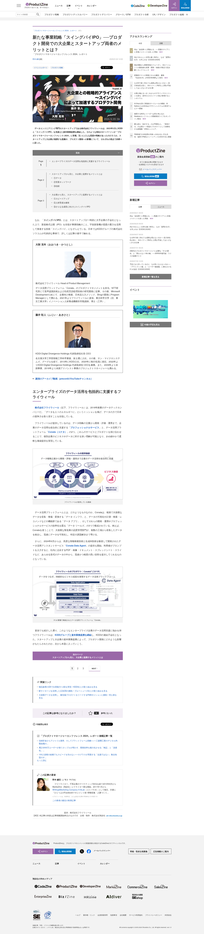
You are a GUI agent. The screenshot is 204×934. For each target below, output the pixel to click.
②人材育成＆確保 (61, 202)
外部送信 (168, 915)
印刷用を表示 (42, 724)
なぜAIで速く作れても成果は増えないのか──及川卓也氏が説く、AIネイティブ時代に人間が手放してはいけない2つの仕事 (152, 85)
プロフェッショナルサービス (84, 427)
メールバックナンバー (152, 169)
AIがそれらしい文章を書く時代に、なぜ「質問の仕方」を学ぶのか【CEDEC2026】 (152, 58)
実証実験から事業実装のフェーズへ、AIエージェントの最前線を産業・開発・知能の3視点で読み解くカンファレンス (152, 67)
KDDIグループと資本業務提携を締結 (73, 634)
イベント (79, 5)
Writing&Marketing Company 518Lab (68, 789)
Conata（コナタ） (57, 431)
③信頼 (57, 186)
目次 (78, 152)
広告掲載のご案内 (161, 851)
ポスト (107, 67)
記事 (69, 5)
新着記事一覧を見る (150, 276)
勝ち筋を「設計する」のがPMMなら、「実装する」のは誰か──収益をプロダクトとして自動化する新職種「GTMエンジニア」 (152, 126)
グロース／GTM (123, 14)
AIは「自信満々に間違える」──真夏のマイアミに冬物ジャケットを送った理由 (152, 50)
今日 (140, 43)
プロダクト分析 (141, 14)
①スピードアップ (61, 198)
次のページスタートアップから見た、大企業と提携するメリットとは (77, 656)
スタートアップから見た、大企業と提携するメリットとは (77, 173)
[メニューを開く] (18, 5)
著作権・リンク (89, 915)
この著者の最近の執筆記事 (64, 800)
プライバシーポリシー (153, 915)
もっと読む (42, 760)
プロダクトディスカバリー (75, 14)
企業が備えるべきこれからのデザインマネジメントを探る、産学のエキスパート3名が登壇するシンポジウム (152, 95)
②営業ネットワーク (62, 182)
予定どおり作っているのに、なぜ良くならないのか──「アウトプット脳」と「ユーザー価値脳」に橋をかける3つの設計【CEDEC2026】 (150, 266)
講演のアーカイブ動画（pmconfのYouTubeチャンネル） (64, 378)
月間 (161, 43)
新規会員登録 (151, 176)
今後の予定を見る (152, 324)
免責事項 (113, 915)
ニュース (59, 5)
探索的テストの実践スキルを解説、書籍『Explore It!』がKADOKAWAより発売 (149, 76)
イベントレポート (40, 67)
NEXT (94, 668)
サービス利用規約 (136, 915)
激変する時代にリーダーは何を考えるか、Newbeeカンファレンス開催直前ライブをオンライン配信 (152, 116)
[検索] (38, 14)
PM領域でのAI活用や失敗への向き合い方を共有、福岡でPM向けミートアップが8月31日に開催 (152, 135)
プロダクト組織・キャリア (181, 14)
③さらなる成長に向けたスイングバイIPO (72, 206)
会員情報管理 (103, 915)
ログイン (152, 183)
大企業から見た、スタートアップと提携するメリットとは (77, 194)
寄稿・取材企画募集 (139, 851)
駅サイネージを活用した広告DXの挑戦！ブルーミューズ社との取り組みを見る (73, 690)
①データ (57, 178)
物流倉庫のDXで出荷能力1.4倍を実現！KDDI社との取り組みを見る (68, 686)
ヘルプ (77, 915)
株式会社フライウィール (47, 407)
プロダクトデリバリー (101, 14)
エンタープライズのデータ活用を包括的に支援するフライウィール (81, 161)
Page (41, 179)
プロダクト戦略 (51, 14)
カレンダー (91, 5)
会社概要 (123, 915)
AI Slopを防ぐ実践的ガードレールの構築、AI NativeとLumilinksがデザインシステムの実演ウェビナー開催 (152, 106)
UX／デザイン (159, 14)
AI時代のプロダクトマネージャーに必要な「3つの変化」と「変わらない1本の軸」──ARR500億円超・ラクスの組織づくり (150, 253)
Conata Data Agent (76, 545)
